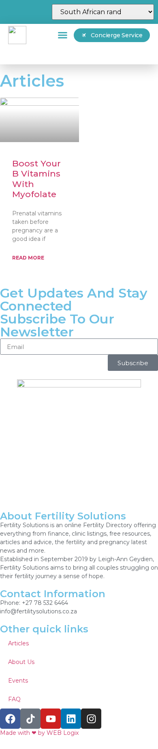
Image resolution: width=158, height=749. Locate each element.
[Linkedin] (71, 719)
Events (18, 680)
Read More (28, 258)
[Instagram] (91, 719)
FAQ (14, 699)
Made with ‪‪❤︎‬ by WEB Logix (39, 732)
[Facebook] (10, 719)
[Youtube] (51, 719)
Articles (18, 643)
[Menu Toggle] (63, 35)
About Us (21, 662)
